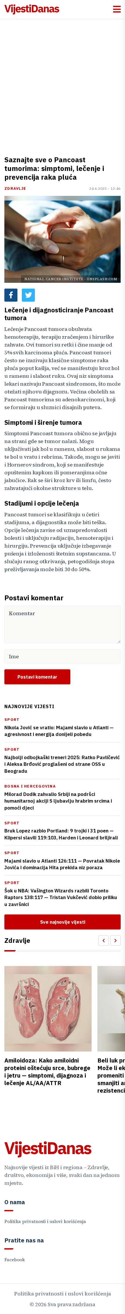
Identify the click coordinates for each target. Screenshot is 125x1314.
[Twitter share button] (28, 295)
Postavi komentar (37, 677)
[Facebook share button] (10, 295)
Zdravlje (15, 188)
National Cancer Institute (53, 279)
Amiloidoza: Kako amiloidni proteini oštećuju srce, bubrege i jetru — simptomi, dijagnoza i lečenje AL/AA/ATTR (47, 1071)
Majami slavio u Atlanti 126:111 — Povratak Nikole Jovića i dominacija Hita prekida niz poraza (62, 864)
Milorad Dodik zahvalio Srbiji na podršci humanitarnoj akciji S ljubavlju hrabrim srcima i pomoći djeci (58, 801)
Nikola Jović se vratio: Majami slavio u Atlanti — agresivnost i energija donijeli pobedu (59, 731)
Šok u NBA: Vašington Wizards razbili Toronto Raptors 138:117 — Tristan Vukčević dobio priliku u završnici (60, 897)
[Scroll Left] (103, 940)
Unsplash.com (102, 279)
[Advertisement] (62, 84)
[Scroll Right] (115, 940)
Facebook (14, 1260)
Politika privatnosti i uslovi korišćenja (45, 1221)
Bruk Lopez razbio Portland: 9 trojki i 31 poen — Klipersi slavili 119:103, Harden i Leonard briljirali (61, 834)
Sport (11, 719)
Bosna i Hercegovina (30, 786)
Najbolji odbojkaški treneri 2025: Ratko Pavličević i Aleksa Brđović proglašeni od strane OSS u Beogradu (62, 764)
